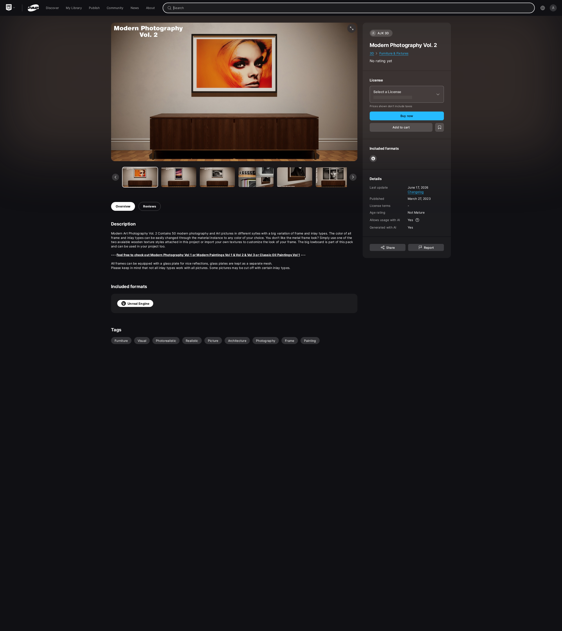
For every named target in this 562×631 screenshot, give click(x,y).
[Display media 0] (140, 177)
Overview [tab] (123, 206)
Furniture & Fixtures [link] (394, 53)
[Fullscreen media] (351, 28)
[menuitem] (52, 7)
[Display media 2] (217, 177)
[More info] (417, 220)
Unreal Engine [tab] (139, 303)
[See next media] (353, 177)
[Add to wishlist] (439, 127)
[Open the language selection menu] (542, 7)
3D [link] (372, 53)
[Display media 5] (333, 177)
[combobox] (351, 8)
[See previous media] (115, 177)
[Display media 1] (178, 177)
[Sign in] (553, 7)
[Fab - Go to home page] (33, 7)
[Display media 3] (256, 177)
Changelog (416, 191)
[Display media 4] (294, 177)
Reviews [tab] (149, 206)
